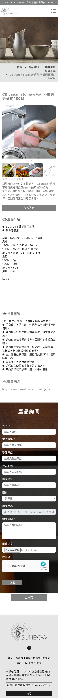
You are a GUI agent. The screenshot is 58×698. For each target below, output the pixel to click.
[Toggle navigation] (53, 11)
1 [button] (22, 160)
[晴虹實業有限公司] (9, 11)
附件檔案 (7, 543)
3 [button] (31, 160)
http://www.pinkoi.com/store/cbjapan (27, 389)
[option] (9, 170)
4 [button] (36, 160)
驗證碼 (6, 557)
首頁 (19, 67)
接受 (29, 693)
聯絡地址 (7, 479)
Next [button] (52, 131)
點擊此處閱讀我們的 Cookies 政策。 (29, 685)
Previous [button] (4, 131)
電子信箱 (8, 439)
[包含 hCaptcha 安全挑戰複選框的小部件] (25, 566)
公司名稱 (7, 465)
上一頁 (29, 597)
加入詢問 (29, 207)
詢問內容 (8, 519)
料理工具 (50, 70)
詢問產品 (7, 505)
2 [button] (26, 160)
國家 (6, 492)
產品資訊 (33, 67)
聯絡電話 (7, 452)
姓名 (6, 425)
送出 (12, 582)
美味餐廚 (50, 67)
